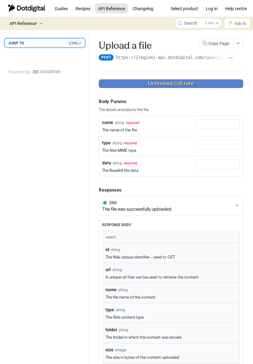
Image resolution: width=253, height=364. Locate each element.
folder (111, 330)
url (108, 269)
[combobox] (218, 124)
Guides (61, 8)
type (106, 143)
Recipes (83, 8)
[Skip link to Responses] (94, 190)
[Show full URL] (230, 58)
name (107, 122)
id (107, 249)
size (110, 350)
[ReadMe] (46, 71)
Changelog (143, 8)
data (106, 163)
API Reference (111, 8)
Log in (212, 8)
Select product (184, 8)
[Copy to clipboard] (239, 58)
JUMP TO (44, 42)
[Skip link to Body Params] (94, 101)
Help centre (236, 8)
